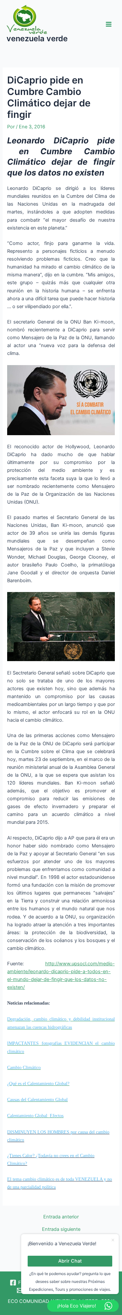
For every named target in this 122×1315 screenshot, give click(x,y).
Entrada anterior (61, 1216)
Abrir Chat (70, 1261)
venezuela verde (37, 38)
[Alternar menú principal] (108, 24)
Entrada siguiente (61, 1229)
